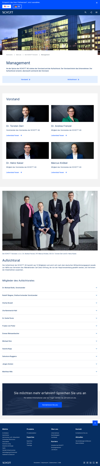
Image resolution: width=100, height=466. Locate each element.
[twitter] (94, 463)
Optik (3, 448)
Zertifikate (54, 437)
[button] (50, 288)
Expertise (29, 441)
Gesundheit (5, 441)
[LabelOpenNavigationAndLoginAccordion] (91, 12)
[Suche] (85, 12)
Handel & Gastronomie (8, 450)
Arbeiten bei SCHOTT (57, 445)
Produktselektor (31, 433)
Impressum (45, 462)
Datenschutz (53, 462)
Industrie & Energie (7, 446)
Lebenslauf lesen (12, 135)
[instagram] (87, 463)
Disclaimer (37, 462)
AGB (59, 462)
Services (29, 443)
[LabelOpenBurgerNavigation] (96, 12)
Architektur (5, 433)
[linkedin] (90, 463)
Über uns (19, 54)
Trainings (29, 445)
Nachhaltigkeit (55, 435)
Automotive (5, 435)
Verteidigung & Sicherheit (9, 452)
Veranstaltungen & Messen (83, 441)
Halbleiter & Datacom (8, 454)
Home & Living (6, 443)
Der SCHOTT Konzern (31, 54)
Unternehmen (55, 433)
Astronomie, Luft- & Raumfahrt (11, 437)
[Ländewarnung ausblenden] (97, 3)
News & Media (80, 443)
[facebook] (84, 463)
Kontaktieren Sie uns (50, 405)
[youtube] (97, 463)
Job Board (54, 449)
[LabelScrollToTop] (95, 423)
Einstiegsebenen (56, 447)
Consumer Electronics (8, 439)
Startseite (9, 54)
